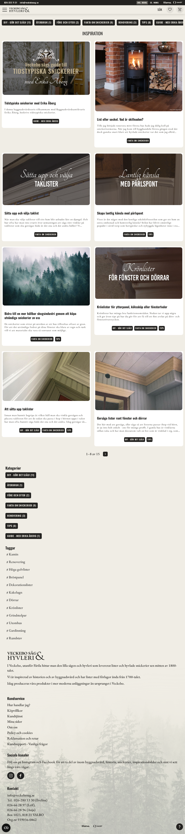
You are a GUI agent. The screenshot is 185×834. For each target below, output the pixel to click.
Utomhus (15, 623)
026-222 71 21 (10, 2)
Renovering (17, 562)
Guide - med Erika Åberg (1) (23, 536)
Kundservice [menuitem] (16, 698)
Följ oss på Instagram (21, 762)
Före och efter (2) (68, 22)
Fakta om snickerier (138, 140)
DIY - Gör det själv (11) (17, 22)
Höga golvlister (19, 569)
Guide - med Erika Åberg (45, 121)
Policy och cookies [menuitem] (20, 733)
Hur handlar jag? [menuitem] (18, 705)
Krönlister (16, 608)
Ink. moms (142, 2)
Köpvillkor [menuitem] (15, 710)
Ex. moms (154, 2)
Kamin (13, 554)
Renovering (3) (128, 22)
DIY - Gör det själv (122, 328)
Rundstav (15, 638)
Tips (151, 234)
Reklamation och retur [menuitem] (22, 738)
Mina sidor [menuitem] (14, 721)
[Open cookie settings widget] (6, 828)
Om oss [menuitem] (12, 727)
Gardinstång (17, 630)
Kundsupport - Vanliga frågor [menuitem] (27, 744)
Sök (160, 9)
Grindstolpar (18, 615)
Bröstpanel (16, 577)
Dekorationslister (21, 585)
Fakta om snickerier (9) (98, 22)
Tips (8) (146, 22)
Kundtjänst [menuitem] (15, 716)
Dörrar (14, 600)
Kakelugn (15, 592)
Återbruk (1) (43, 22)
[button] (5, 9)
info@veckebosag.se (29, 2)
